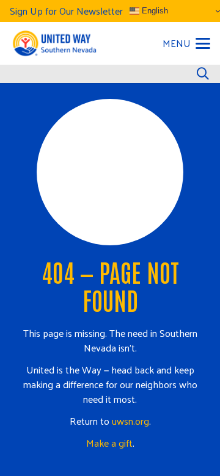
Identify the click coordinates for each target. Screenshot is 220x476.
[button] (186, 43)
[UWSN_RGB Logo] (54, 43)
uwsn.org (130, 421)
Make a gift (109, 443)
